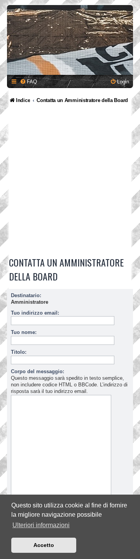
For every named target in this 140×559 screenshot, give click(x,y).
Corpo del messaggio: (37, 371)
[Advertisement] (70, 181)
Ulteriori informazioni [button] (41, 525)
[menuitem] (28, 81)
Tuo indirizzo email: (35, 313)
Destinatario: (26, 295)
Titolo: (18, 352)
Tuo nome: (24, 332)
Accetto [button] (43, 545)
